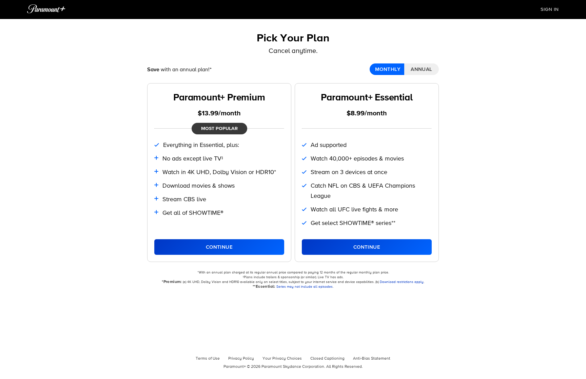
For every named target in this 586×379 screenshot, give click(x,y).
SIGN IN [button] (550, 9)
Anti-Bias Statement (371, 359)
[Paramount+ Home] (46, 9)
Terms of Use (208, 359)
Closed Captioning (327, 359)
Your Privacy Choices (282, 359)
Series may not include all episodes (304, 286)
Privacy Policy (241, 359)
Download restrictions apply (402, 282)
